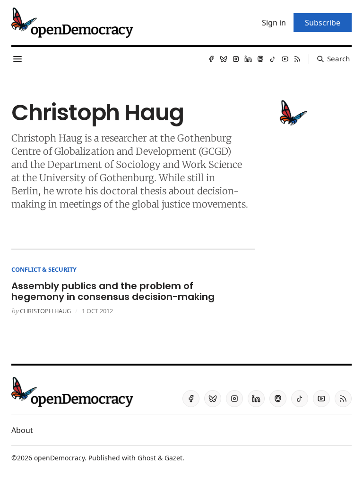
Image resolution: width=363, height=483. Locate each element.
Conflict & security (44, 269)
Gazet (173, 457)
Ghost (147, 457)
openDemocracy (59, 457)
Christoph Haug (45, 311)
